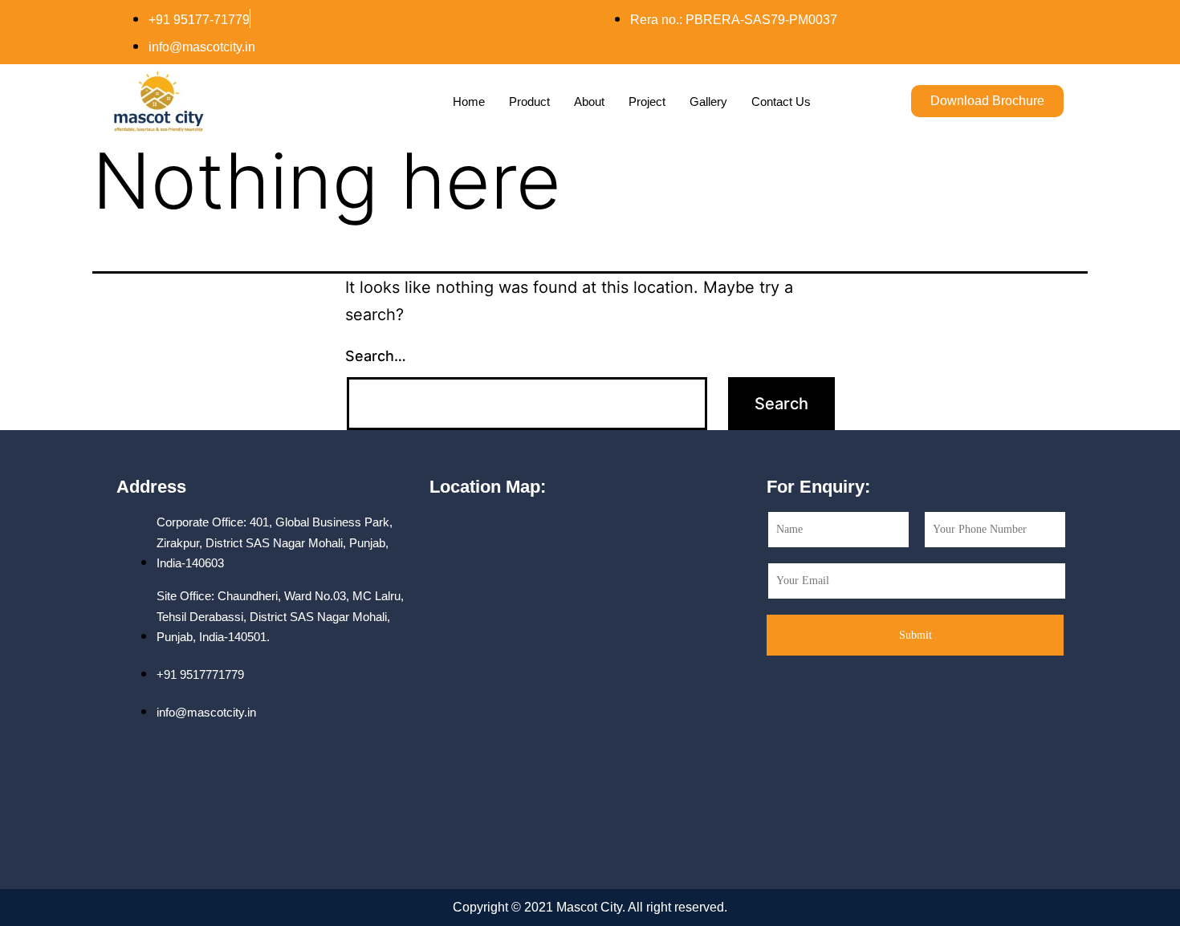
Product (529, 101)
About (589, 101)
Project (647, 101)
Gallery (708, 101)
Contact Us (781, 101)
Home (469, 101)
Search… (375, 355)
